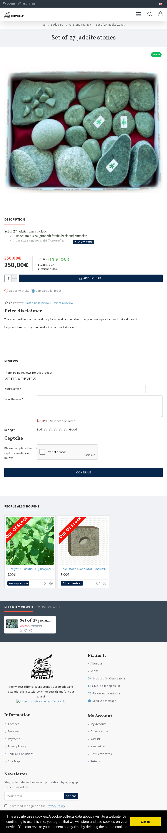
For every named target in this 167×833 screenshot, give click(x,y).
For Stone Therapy (79, 25)
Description (14, 220)
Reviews (11, 361)
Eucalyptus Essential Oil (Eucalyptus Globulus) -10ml (30, 569)
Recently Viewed (18, 607)
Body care (57, 25)
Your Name (11, 389)
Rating (8, 430)
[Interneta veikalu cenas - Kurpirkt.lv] (41, 701)
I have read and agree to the (37, 806)
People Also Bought (21, 507)
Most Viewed (48, 607)
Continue (83, 473)
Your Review (12, 399)
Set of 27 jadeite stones (37, 620)
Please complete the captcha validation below (18, 453)
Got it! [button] (145, 821)
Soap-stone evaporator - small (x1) (83, 569)
